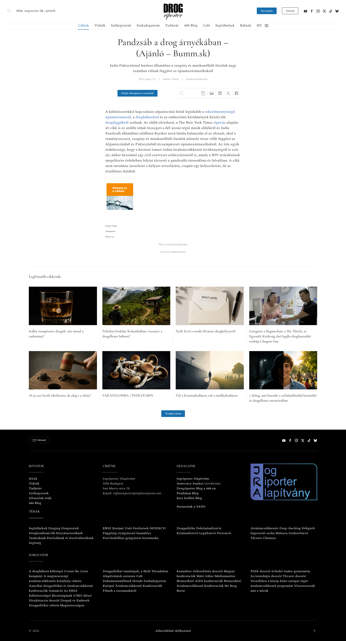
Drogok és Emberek (75, 600)
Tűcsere (256, 538)
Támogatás (267, 11)
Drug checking (290, 528)
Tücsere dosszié (294, 576)
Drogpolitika (186, 528)
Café (206, 25)
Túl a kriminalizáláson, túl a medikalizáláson (207, 395)
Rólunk (245, 25)
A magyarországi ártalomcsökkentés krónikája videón (55, 578)
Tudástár (172, 25)
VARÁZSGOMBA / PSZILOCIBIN (127, 395)
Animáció (56, 590)
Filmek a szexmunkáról (119, 590)
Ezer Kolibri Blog (189, 498)
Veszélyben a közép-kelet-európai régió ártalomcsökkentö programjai (279, 583)
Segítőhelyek (225, 25)
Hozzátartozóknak (69, 533)
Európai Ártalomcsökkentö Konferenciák (132, 585)
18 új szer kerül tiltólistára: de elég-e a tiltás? (60, 395)
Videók (99, 25)
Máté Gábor (205, 576)
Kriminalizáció (187, 533)
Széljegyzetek (121, 25)
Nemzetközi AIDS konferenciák (200, 581)
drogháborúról (147, 117)
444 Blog (191, 25)
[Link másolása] (203, 93)
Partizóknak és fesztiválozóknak (70, 538)
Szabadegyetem (148, 25)
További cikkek (173, 413)
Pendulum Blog (188, 493)
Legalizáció (207, 533)
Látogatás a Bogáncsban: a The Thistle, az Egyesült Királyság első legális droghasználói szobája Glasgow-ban (280, 336)
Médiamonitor (178, 252)
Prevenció (223, 533)
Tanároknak (37, 538)
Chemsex (269, 538)
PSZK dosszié (260, 571)
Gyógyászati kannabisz (134, 533)
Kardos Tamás (171, 79)
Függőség (110, 533)
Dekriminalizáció (208, 528)
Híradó (137, 581)
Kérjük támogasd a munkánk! (137, 93)
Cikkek (83, 25)
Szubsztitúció (298, 533)
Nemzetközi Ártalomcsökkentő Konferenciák (209, 583)
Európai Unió (122, 528)
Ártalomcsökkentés (197, 79)
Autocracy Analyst (190, 483)
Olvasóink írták (40, 498)
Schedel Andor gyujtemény (290, 571)
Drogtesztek (70, 528)
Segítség (35, 542)
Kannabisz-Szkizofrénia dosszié (200, 571)
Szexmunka (150, 538)
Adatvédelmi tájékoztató (173, 630)
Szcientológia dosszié (266, 576)
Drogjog (54, 528)
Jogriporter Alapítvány (193, 478)
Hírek (33, 478)
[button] (9, 11)
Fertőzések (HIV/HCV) (149, 528)
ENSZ (107, 528)
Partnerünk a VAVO (191, 506)
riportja (220, 122)
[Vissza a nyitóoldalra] (173, 11)
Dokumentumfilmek (117, 581)
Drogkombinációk (42, 533)
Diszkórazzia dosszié (44, 600)
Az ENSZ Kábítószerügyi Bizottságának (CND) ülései (60, 593)
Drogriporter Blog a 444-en (196, 488)
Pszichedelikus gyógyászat (122, 538)
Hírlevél (290, 11)
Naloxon (282, 533)
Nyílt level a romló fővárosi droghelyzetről (205, 331)
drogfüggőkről (116, 122)
